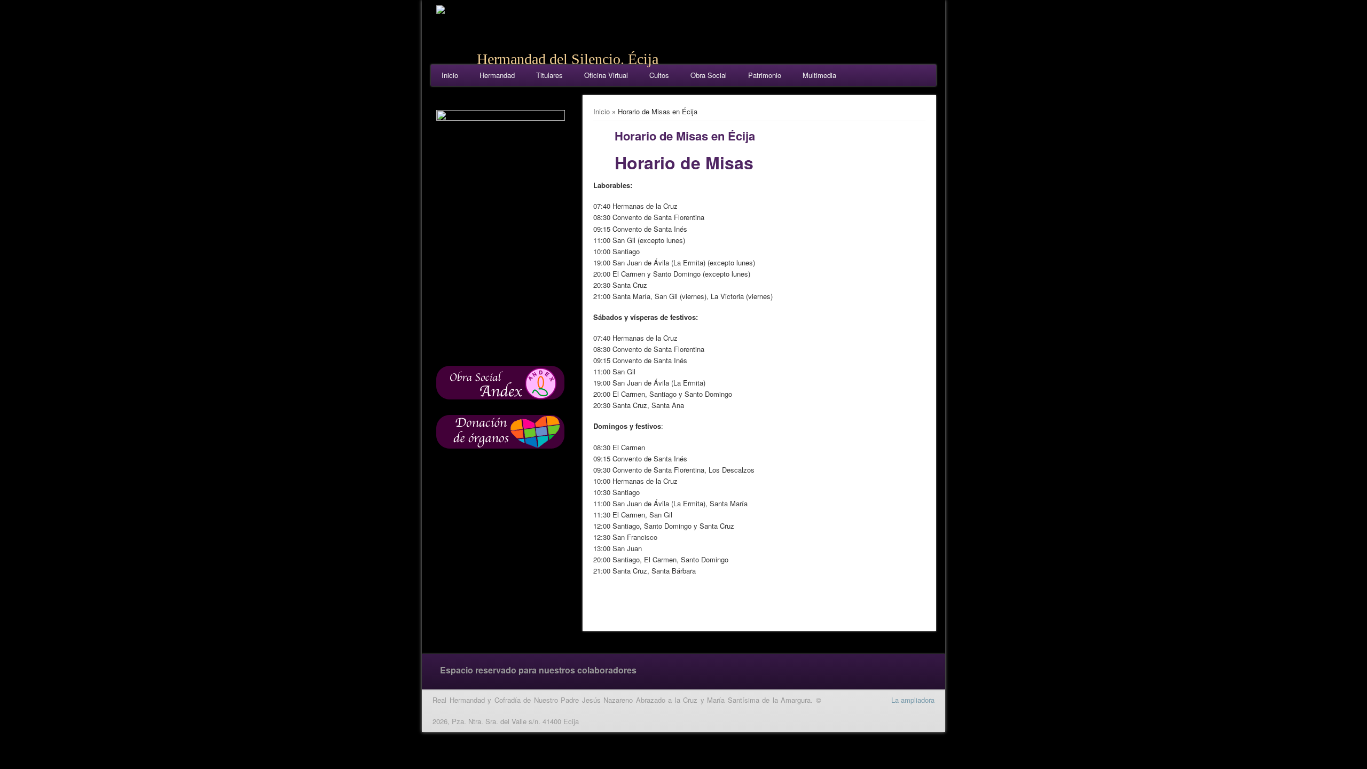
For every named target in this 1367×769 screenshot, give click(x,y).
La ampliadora (912, 700)
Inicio (450, 75)
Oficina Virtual (606, 75)
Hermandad (497, 75)
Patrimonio (764, 75)
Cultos (659, 75)
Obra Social (708, 75)
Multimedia (819, 75)
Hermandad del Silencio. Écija (567, 59)
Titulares (549, 75)
